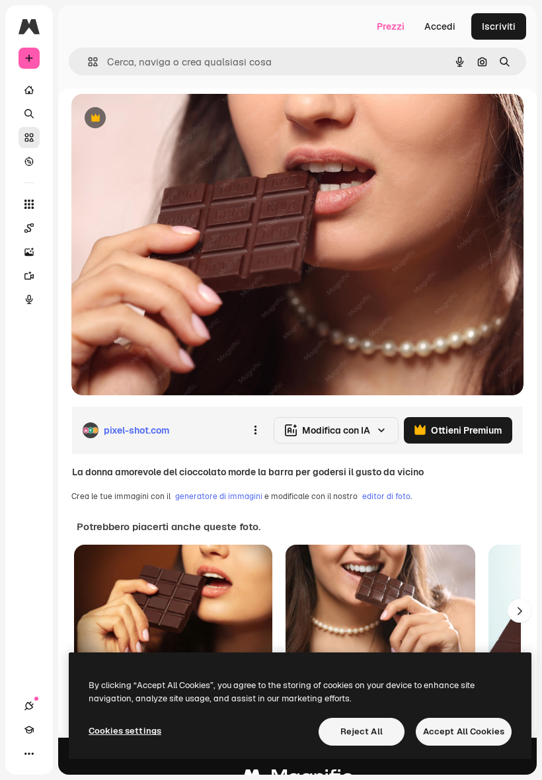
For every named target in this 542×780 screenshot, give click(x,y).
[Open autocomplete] (87, 62)
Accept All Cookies (463, 731)
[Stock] (29, 137)
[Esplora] (29, 161)
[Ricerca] (29, 113)
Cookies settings (125, 730)
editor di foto (386, 496)
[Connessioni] (29, 706)
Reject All (361, 731)
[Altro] (29, 753)
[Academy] (29, 729)
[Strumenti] (29, 204)
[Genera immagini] (29, 251)
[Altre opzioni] (255, 430)
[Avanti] (519, 611)
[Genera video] (29, 275)
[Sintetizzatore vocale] (29, 299)
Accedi (439, 26)
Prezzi (391, 26)
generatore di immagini (218, 496)
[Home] (29, 89)
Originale (158, 118)
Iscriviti (499, 26)
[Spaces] (29, 228)
